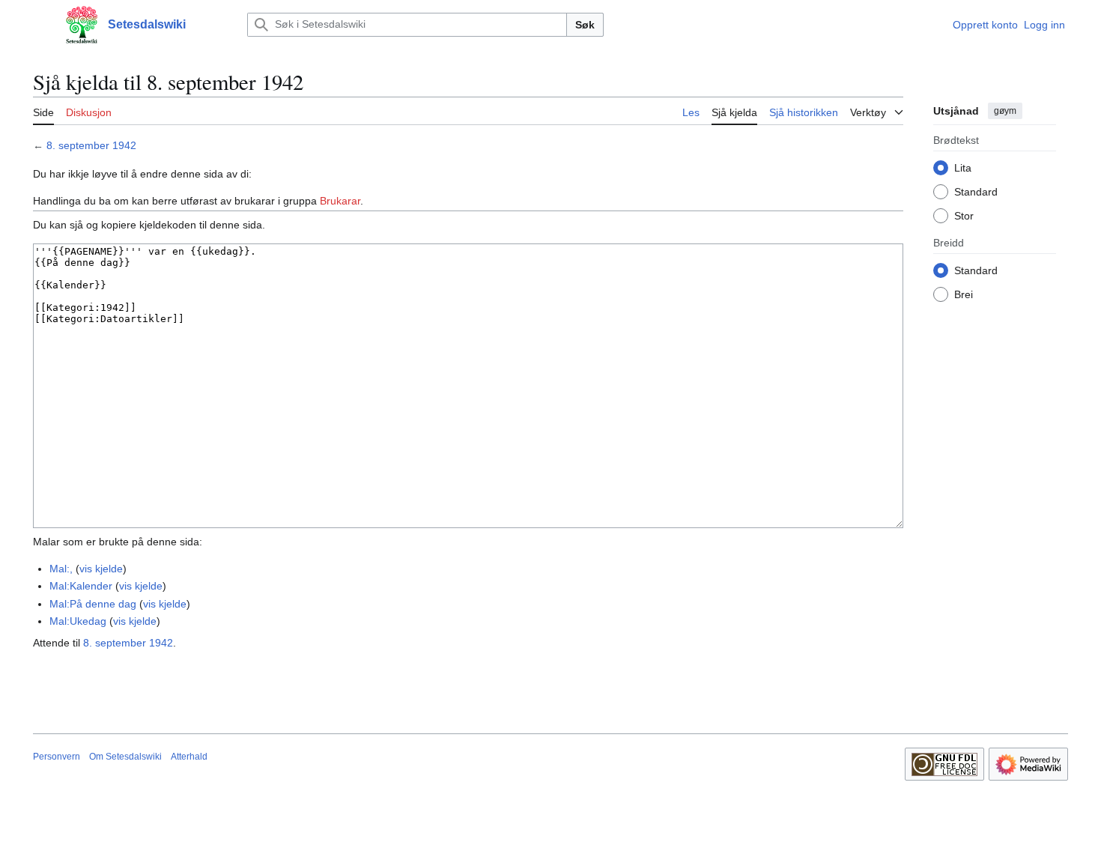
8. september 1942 (91, 145)
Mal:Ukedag (77, 621)
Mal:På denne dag (92, 604)
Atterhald (189, 756)
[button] (40, 25)
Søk (585, 25)
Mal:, (61, 569)
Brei (963, 294)
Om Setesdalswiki (125, 756)
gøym (1005, 111)
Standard (976, 191)
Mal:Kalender (80, 586)
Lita (962, 167)
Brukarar (340, 201)
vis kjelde (101, 569)
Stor (964, 215)
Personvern (56, 756)
